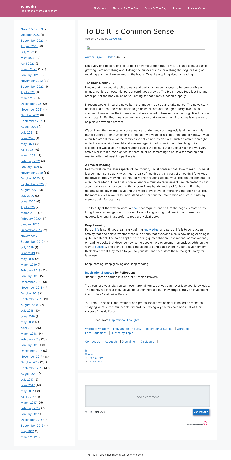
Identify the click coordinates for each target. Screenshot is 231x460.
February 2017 (30, 408)
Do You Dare (96, 357)
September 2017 (32, 368)
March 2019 (29, 264)
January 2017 (30, 414)
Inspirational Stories (159, 328)
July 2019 (27, 247)
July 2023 (27, 52)
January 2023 (30, 75)
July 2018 (27, 310)
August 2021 (29, 126)
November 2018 (31, 287)
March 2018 (29, 333)
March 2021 (29, 155)
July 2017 (27, 379)
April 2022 (28, 92)
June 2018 (28, 316)
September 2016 (32, 425)
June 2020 (28, 201)
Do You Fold (96, 361)
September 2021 (32, 121)
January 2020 (30, 224)
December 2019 (31, 230)
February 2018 (30, 339)
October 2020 (30, 178)
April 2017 (27, 396)
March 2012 (29, 437)
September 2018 (32, 299)
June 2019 (28, 253)
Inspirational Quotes (99, 272)
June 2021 (28, 138)
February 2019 (30, 270)
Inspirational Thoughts (124, 320)
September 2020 (32, 184)
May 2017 (27, 391)
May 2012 (27, 431)
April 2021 (27, 149)
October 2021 (30, 115)
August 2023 (29, 46)
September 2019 (32, 241)
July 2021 (27, 132)
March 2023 (29, 69)
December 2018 (31, 282)
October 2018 (30, 293)
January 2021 (30, 167)
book (135, 208)
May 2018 (27, 322)
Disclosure (147, 341)
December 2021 (31, 103)
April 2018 (27, 328)
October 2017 (30, 362)
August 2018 (29, 305)
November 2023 (32, 29)
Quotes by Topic (122, 333)
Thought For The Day (125, 8)
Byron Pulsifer (105, 57)
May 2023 (27, 57)
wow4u (28, 6)
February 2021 (30, 161)
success (100, 246)
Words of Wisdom (97, 328)
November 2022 (32, 80)
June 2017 (28, 385)
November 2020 (32, 172)
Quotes (89, 354)
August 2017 (29, 374)
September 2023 (32, 40)
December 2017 (31, 351)
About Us (111, 341)
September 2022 (32, 86)
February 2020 (31, 218)
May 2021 (27, 144)
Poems (177, 8)
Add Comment (201, 412)
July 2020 (27, 195)
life (97, 229)
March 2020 (29, 213)
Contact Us (92, 341)
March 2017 (29, 402)
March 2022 (29, 98)
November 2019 (32, 236)
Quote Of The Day (155, 8)
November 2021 (31, 109)
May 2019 (27, 259)
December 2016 (31, 419)
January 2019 (30, 276)
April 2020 (28, 207)
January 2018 (30, 345)
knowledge (151, 229)
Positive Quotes (197, 8)
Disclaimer (129, 341)
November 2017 (31, 356)
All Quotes (100, 8)
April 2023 (28, 63)
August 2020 (29, 190)
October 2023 (30, 35)
